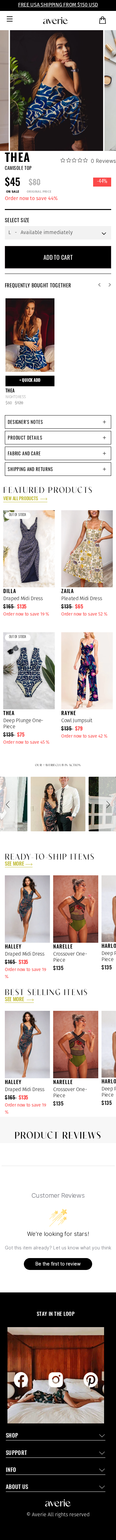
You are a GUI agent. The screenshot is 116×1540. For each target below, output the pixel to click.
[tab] (58, 422)
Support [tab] (16, 1453)
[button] (8, 804)
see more (14, 864)
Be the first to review (58, 1263)
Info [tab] (11, 1470)
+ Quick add (30, 381)
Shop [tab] (12, 1436)
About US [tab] (17, 1487)
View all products (21, 499)
